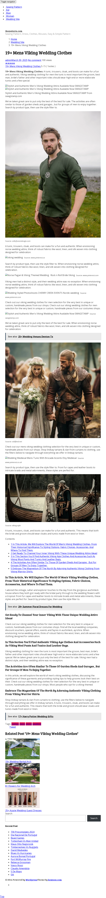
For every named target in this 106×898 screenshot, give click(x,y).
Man (8, 13)
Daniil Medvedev (19, 850)
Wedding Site (13, 19)
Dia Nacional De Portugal (24, 834)
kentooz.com (55, 879)
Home (14, 39)
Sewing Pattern (14, 6)
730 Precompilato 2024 (22, 831)
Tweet (12, 726)
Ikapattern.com (13, 30)
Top (2, 896)
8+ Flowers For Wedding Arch (20, 786)
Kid (7, 9)
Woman (10, 16)
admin (8, 60)
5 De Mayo (16, 871)
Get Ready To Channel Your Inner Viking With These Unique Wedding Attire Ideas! (54, 553)
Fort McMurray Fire (21, 859)
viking (29, 723)
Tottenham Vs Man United (24, 841)
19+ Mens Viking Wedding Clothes (23, 66)
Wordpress (31, 879)
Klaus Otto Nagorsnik (22, 844)
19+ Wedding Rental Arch (18, 761)
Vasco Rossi (17, 865)
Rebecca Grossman (20, 862)
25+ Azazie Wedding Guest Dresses (23, 810)
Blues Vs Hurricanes (21, 853)
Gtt (12, 874)
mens (22, 723)
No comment (34, 60)
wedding (36, 723)
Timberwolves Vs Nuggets (24, 847)
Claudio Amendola (20, 868)
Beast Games (17, 838)
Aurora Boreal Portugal (23, 856)
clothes (15, 723)
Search (8, 813)
